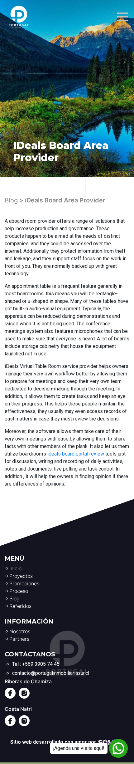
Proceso (18, 591)
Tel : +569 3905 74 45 (36, 664)
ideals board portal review (75, 454)
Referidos (20, 606)
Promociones (24, 583)
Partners (19, 639)
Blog (11, 200)
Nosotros (19, 631)
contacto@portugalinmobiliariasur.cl (50, 673)
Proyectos (21, 576)
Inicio (15, 568)
